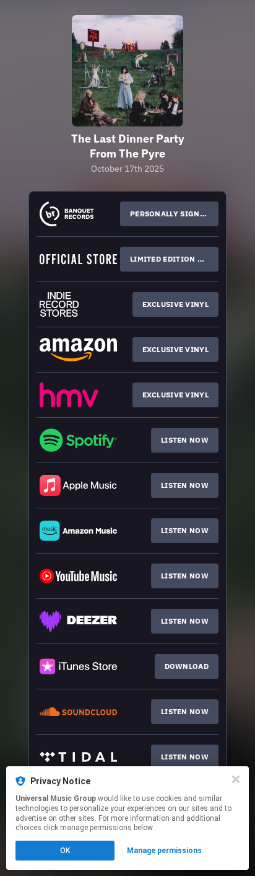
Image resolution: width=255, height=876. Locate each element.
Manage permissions (164, 850)
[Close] (236, 779)
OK (65, 850)
